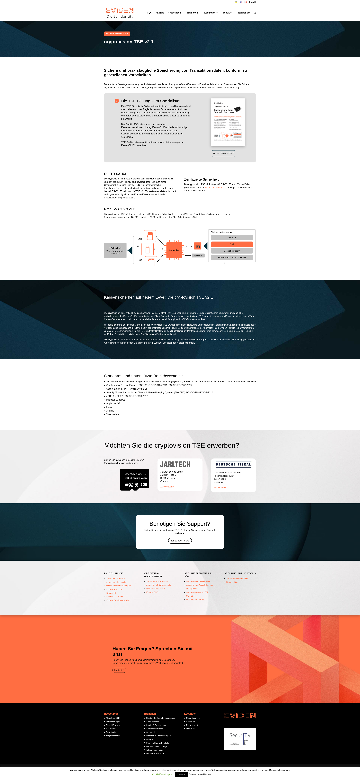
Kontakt (252, 2)
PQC (149, 13)
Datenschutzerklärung (200, 774)
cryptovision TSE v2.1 (195, 599)
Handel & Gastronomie (156, 725)
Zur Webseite (167, 486)
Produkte (227, 13)
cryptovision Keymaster (116, 582)
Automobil (150, 732)
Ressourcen (174, 13)
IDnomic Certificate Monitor (118, 600)
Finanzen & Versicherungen (158, 736)
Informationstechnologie (156, 746)
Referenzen (244, 13)
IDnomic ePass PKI (114, 589)
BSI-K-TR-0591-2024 (215, 187)
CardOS (189, 596)
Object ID (190, 729)
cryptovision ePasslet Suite (198, 581)
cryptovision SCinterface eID (158, 585)
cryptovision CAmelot (115, 578)
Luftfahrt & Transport (155, 753)
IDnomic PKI (111, 593)
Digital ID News (113, 725)
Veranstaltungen (113, 721)
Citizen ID (190, 721)
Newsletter (110, 729)
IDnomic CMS (152, 592)
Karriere (160, 13)
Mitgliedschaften (113, 736)
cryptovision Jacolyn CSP (197, 592)
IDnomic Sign (232, 582)
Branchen (192, 13)
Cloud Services (193, 718)
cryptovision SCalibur (155, 588)
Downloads (111, 732)
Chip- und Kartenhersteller (158, 743)
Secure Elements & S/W (117, 33)
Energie (149, 739)
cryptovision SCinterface (157, 581)
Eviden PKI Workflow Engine (118, 585)
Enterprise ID (192, 725)
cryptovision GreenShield (237, 578)
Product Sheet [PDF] (222, 153)
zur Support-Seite (180, 540)
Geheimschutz (152, 721)
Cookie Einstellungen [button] (162, 774)
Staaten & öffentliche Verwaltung (160, 718)
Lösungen (209, 13)
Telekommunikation (154, 750)
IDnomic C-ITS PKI (114, 596)
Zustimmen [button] (181, 774)
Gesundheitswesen (154, 729)
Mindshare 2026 (113, 718)
